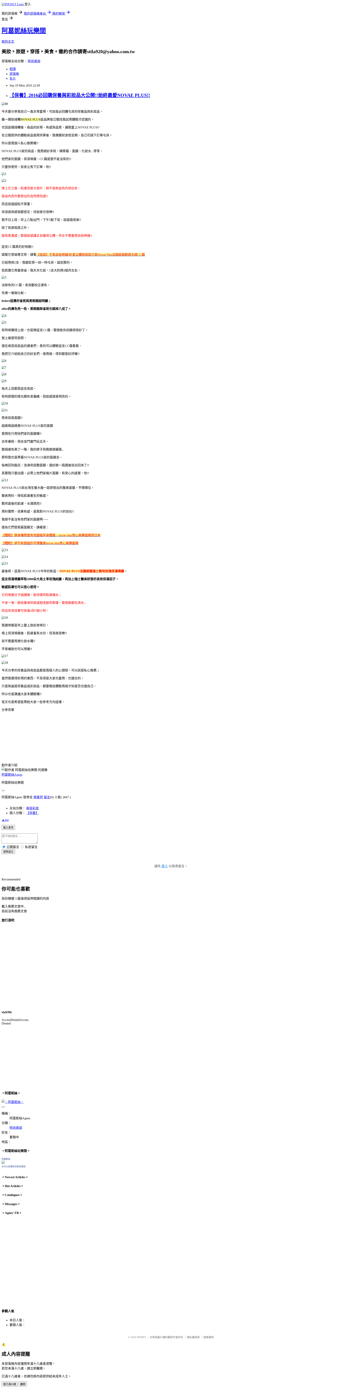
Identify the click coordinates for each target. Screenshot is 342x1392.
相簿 (13, 69)
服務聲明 (208, 1337)
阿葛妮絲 (6, 1159)
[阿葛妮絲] (3, 1162)
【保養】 (32, 813)
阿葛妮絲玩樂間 (24, 30)
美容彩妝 (32, 808)
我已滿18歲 (9, 1384)
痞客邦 (38, 797)
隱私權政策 (193, 1337)
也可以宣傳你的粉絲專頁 (14, 1166)
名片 (13, 78)
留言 (47, 797)
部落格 (14, 73)
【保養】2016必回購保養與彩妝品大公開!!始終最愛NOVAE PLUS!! (80, 95)
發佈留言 (8, 851)
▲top (5, 820)
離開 (22, 1384)
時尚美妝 (34, 61)
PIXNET (141, 1337)
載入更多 (8, 827)
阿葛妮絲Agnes (12, 774)
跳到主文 (8, 41)
